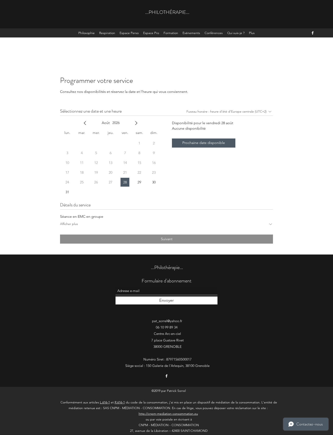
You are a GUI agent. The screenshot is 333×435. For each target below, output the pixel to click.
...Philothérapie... (167, 267)
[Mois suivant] (136, 123)
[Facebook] (312, 33)
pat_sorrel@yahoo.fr (167, 321)
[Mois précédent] (85, 123)
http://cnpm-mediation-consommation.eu (168, 414)
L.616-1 (105, 402)
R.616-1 (120, 402)
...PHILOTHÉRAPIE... (167, 12)
